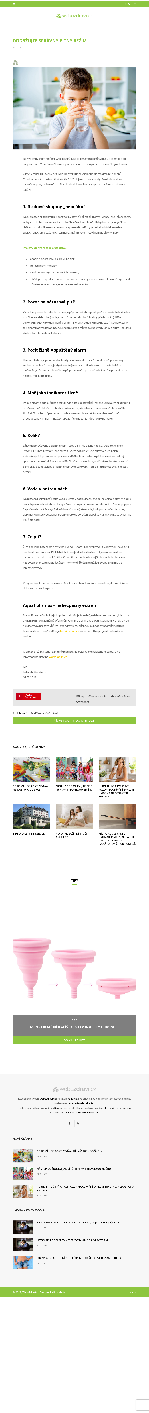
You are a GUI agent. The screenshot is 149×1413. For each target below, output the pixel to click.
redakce (72, 1098)
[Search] (135, 4)
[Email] (10, 197)
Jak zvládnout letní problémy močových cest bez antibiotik (79, 1258)
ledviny (65, 631)
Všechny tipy (74, 1040)
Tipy (74, 1020)
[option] (74, 963)
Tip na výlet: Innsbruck (29, 833)
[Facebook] (10, 169)
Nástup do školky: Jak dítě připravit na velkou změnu (74, 787)
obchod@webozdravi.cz (117, 1107)
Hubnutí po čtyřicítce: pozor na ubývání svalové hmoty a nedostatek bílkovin (117, 791)
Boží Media (59, 1292)
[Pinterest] (10, 188)
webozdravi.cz (48, 1098)
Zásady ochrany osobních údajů (81, 1112)
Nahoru (132, 1292)
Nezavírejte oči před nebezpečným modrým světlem (72, 1240)
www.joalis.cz (58, 656)
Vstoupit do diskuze (76, 720)
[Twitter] (10, 178)
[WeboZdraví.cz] (74, 16)
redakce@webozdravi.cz (81, 1103)
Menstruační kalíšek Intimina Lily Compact (74, 1026)
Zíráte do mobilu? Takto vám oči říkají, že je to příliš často (78, 1222)
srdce (75, 631)
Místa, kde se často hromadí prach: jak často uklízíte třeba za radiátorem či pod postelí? (117, 839)
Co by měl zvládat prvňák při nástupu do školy (30, 787)
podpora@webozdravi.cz (58, 1107)
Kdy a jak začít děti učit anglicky (72, 835)
